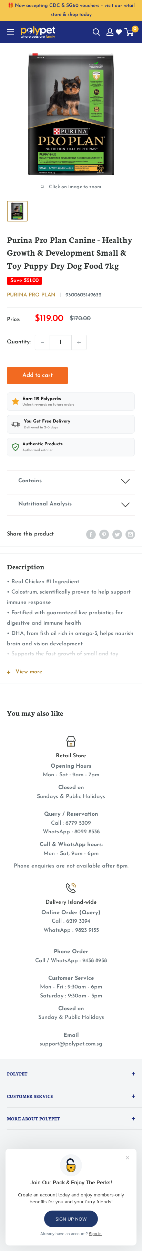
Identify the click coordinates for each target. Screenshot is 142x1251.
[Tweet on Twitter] (117, 534)
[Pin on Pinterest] (104, 534)
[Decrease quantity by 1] (42, 342)
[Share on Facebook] (91, 534)
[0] (129, 32)
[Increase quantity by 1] (79, 342)
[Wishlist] (119, 32)
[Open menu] (10, 32)
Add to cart (37, 375)
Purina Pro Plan (31, 295)
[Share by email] (130, 534)
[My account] (109, 32)
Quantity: (19, 342)
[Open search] (96, 32)
